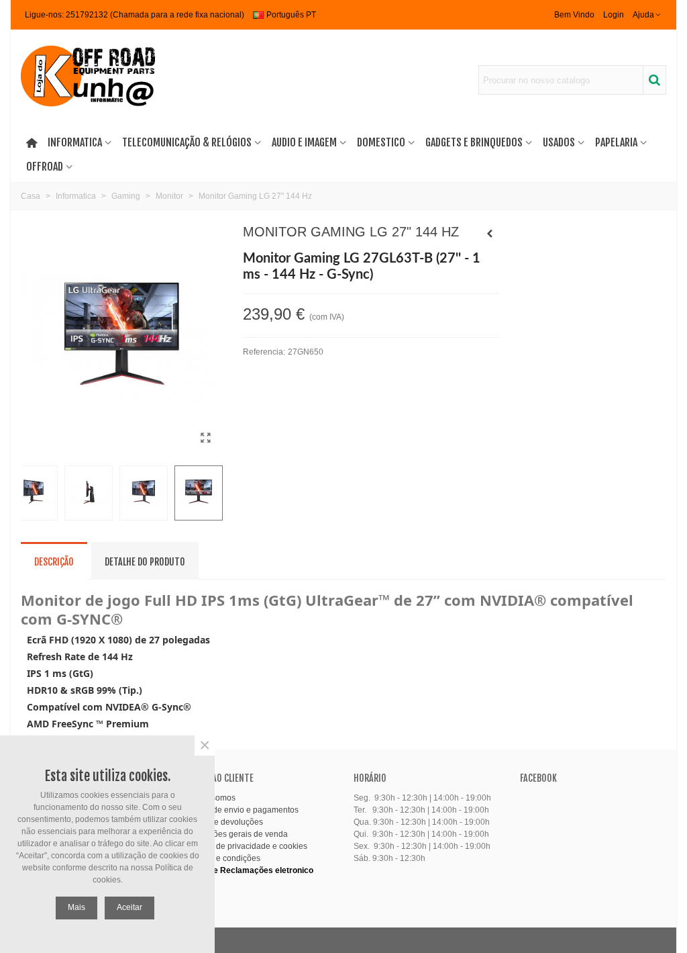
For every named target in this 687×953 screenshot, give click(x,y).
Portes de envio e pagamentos (243, 810)
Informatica (75, 142)
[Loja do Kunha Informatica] (88, 80)
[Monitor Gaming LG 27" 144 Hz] (206, 438)
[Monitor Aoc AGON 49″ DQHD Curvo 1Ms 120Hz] (490, 234)
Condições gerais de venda (237, 834)
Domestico (381, 142)
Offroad (44, 166)
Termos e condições (223, 858)
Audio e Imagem (304, 142)
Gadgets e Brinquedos (474, 142)
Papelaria (616, 142)
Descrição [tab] (54, 562)
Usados (559, 142)
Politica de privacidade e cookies (247, 846)
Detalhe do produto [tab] (145, 562)
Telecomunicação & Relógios (187, 142)
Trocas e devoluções (225, 822)
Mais (76, 907)
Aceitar (129, 907)
